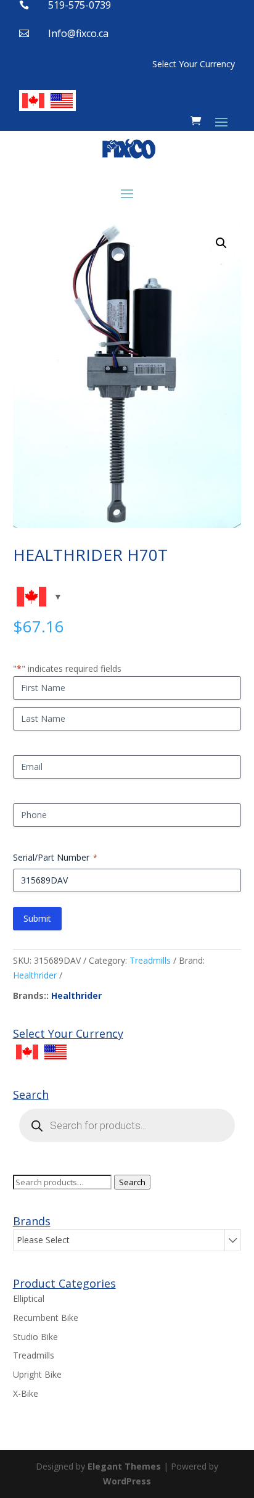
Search (132, 1182)
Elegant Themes (124, 1466)
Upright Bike (37, 1374)
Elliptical (28, 1298)
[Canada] (33, 100)
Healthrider (35, 975)
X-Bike (25, 1393)
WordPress (127, 1481)
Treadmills (150, 960)
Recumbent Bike (45, 1317)
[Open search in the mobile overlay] (127, 1125)
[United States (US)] (62, 100)
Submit (37, 918)
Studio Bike (35, 1337)
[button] (221, 243)
